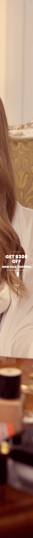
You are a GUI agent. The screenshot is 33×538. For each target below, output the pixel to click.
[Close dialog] (31, 2)
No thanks (16, 285)
